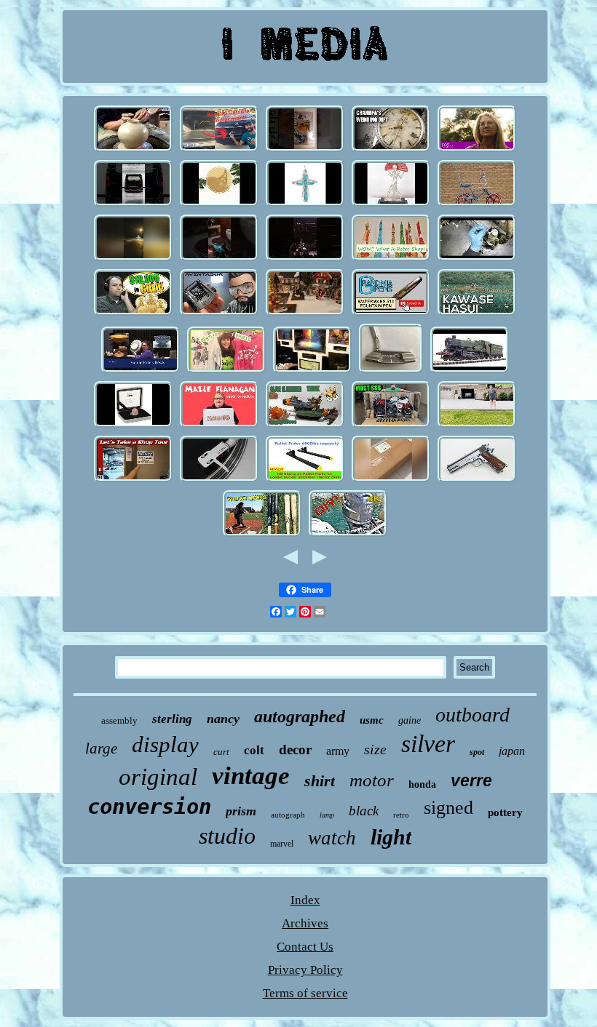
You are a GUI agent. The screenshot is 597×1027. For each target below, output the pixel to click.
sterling (172, 719)
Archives (305, 923)
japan (512, 751)
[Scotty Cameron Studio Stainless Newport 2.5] (391, 371)
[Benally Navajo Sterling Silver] (219, 205)
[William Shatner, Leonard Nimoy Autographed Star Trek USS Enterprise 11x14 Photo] (312, 371)
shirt (319, 781)
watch (332, 838)
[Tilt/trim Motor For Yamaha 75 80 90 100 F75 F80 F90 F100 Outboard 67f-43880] (348, 535)
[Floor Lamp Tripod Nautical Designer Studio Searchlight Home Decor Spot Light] (390, 480)
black (364, 810)
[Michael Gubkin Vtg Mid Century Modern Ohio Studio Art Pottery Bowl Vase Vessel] (140, 371)
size (375, 749)
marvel (281, 844)
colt (254, 750)
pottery (505, 812)
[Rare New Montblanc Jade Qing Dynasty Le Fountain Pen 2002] (390, 314)
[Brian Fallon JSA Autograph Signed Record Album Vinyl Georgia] (219, 480)
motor (371, 780)
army (337, 751)
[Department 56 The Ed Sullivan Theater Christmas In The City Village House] (305, 314)
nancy (223, 718)
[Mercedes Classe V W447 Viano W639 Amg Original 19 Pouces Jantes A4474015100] (133, 205)
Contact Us (305, 947)
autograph (288, 814)
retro (401, 814)
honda (422, 784)
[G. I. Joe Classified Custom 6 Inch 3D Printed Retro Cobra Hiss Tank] (305, 426)
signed (448, 807)
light (391, 837)
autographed (299, 716)
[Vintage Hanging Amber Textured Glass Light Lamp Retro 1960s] (390, 259)
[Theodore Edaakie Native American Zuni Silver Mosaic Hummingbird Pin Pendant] (305, 205)
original (158, 777)
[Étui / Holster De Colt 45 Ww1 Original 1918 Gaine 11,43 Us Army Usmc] (476, 480)
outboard (472, 714)
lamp (327, 815)
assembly (119, 720)
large (101, 748)
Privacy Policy (305, 970)
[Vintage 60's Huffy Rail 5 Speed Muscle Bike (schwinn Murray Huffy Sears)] (476, 205)
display (165, 744)
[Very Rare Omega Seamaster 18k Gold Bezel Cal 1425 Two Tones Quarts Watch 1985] (390, 150)
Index (305, 900)
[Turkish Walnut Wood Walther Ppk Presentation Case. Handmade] (219, 259)
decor (295, 749)
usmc (372, 720)
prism (241, 811)
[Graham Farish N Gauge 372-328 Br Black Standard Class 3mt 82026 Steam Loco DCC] (469, 371)
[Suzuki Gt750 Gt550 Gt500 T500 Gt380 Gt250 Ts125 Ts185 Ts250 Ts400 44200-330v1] (390, 426)
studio (227, 836)
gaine (409, 720)
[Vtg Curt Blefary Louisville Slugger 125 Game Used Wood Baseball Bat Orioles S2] (262, 535)
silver (428, 743)
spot (477, 752)
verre (471, 780)
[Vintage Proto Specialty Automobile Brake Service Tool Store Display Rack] (133, 480)
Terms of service (305, 993)
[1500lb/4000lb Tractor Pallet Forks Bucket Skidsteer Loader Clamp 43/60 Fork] (305, 480)
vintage (251, 776)
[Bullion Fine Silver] (133, 314)
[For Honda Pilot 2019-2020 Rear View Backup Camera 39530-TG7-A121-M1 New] (219, 150)
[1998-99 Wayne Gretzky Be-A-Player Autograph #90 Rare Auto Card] (305, 150)
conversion (149, 806)
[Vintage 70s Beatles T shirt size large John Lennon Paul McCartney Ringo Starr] (226, 371)
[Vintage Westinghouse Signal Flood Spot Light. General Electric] (476, 426)
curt (221, 751)
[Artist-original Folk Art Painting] (476, 150)
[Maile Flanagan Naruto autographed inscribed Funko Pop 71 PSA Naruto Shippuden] (219, 426)
